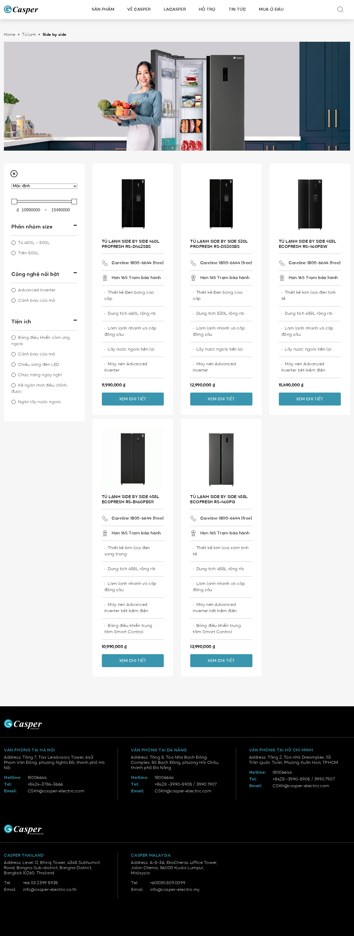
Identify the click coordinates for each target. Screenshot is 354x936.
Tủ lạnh (29, 35)
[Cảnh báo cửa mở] (13, 300)
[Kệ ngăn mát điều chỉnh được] (13, 385)
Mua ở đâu (271, 10)
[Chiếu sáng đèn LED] (13, 364)
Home (9, 35)
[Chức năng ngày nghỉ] (13, 375)
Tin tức (237, 10)
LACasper (175, 10)
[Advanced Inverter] (13, 290)
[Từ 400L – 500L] (13, 243)
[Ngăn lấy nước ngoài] (13, 402)
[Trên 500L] (13, 253)
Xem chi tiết (132, 399)
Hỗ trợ (207, 10)
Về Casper (139, 10)
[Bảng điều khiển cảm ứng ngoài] (13, 338)
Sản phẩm (103, 10)
